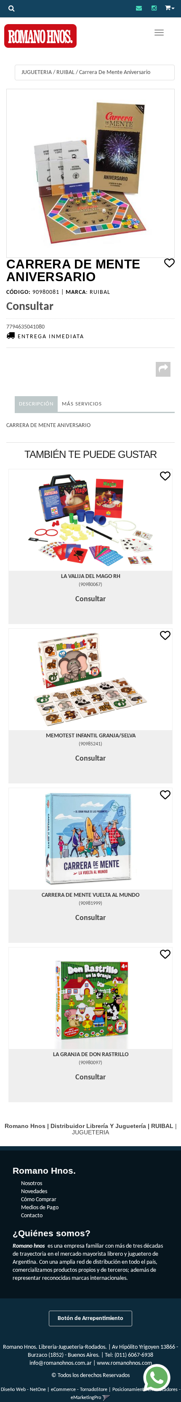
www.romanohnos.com (124, 1363)
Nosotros (31, 1183)
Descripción (36, 404)
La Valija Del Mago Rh (90, 576)
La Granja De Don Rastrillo (90, 1055)
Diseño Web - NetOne (23, 1389)
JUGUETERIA (36, 72)
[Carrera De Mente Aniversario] (90, 173)
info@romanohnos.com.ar (60, 1363)
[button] (139, 9)
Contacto (32, 1216)
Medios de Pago (40, 1208)
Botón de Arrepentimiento (90, 1318)
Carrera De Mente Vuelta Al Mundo (90, 895)
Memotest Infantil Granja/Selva (91, 736)
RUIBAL (65, 72)
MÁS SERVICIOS (82, 404)
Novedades (34, 1191)
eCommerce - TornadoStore (79, 1389)
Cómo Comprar (38, 1200)
